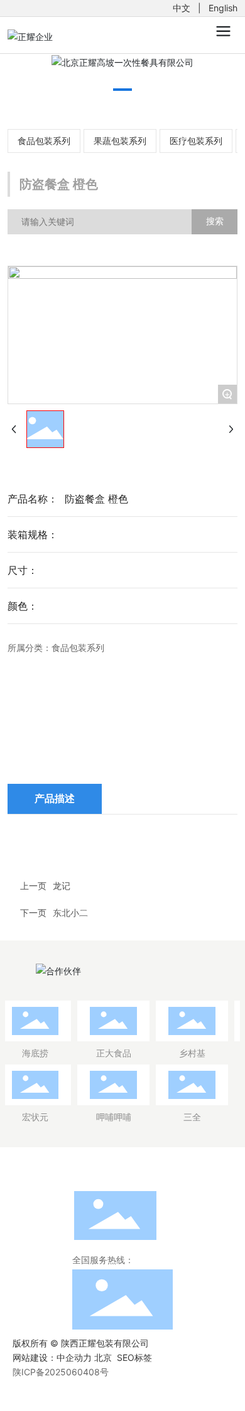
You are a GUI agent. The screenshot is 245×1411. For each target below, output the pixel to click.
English (223, 8)
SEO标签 (134, 1357)
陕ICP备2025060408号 (61, 1372)
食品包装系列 (44, 140)
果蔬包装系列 (120, 140)
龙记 (61, 885)
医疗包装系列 (196, 140)
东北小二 (70, 912)
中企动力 (74, 1357)
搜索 (215, 221)
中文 (181, 8)
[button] (122, 89)
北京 (103, 1357)
